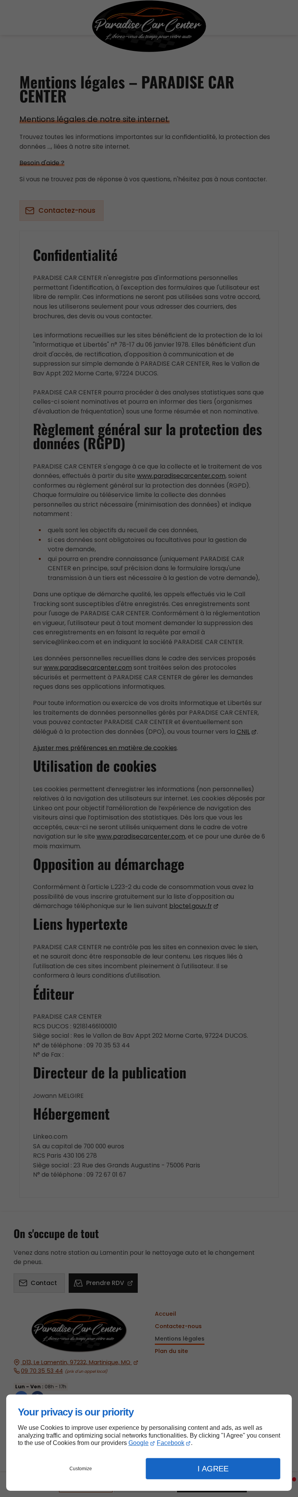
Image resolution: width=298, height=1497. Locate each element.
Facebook (170, 1443)
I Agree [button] (213, 1468)
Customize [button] (80, 1468)
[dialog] (149, 1443)
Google (138, 1443)
